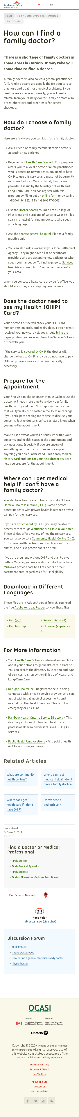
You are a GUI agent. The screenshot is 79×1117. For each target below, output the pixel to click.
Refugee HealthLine (21, 689)
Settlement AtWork (40, 1069)
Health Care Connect (39, 162)
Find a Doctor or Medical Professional (37, 15)
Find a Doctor (14, 21)
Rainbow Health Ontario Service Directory (35, 717)
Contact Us (39, 1086)
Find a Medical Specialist (26, 866)
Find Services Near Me (22, 895)
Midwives (10, 567)
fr (51, 4)
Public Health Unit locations (26, 741)
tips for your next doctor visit (46, 458)
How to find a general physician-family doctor (37, 958)
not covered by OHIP (30, 524)
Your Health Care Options (25, 660)
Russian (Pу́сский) (55, 620)
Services (40, 4)
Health (9, 15)
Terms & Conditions (27, 1057)
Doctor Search (29, 210)
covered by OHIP (35, 351)
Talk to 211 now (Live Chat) (39, 921)
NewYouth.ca (39, 1074)
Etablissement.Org (39, 1064)
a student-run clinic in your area (52, 529)
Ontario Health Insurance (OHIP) (25, 505)
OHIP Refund (19, 947)
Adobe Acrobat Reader (30, 607)
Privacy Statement (52, 1057)
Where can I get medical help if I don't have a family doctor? (58, 779)
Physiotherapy (20, 963)
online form (49, 195)
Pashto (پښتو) (17, 626)
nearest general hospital (35, 233)
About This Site (39, 1082)
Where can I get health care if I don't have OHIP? (20, 804)
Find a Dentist (20, 871)
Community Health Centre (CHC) (53, 538)
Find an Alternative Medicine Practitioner (35, 877)
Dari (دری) (15, 620)
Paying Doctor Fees (23, 952)
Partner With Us (39, 1091)
